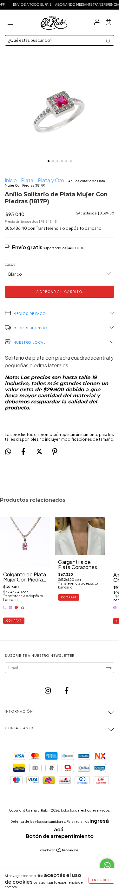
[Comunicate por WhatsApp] (107, 865)
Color (10, 264)
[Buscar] (108, 40)
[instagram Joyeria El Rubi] (48, 690)
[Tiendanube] (59, 850)
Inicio (11, 180)
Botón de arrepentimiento (60, 836)
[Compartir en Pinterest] (54, 451)
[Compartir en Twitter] (39, 451)
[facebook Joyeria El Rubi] (66, 690)
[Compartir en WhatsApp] (8, 451)
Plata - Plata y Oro (42, 180)
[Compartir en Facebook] (24, 451)
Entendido (101, 880)
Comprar (13, 620)
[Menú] (10, 22)
